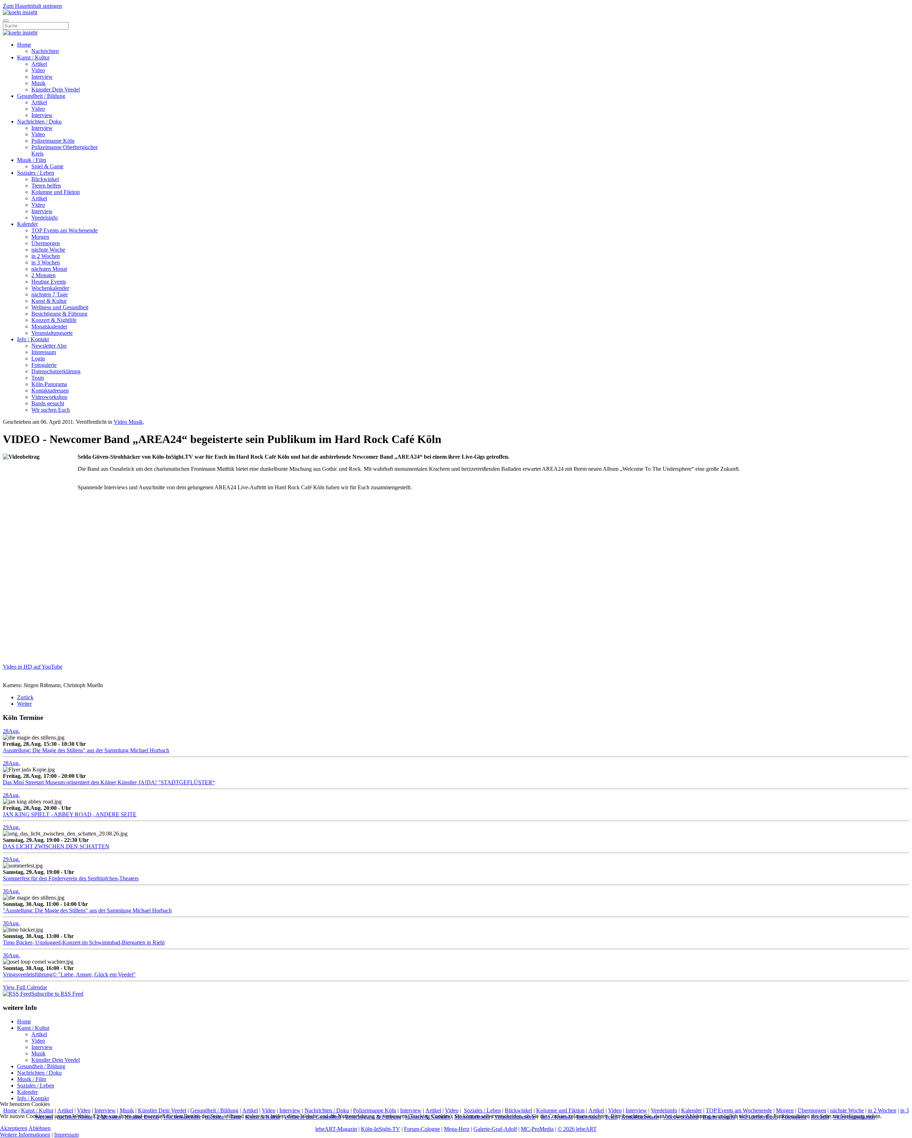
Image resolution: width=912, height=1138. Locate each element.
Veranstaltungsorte (52, 333)
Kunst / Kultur (33, 57)
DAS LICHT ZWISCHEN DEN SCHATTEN (56, 846)
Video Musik (128, 422)
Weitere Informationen (25, 1135)
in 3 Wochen (45, 262)
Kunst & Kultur (49, 301)
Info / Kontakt (33, 339)
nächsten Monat (49, 269)
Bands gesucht (47, 403)
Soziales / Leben (35, 173)
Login (38, 358)
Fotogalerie (44, 365)
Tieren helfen (46, 186)
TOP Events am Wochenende (64, 230)
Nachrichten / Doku (39, 121)
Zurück (25, 697)
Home (24, 45)
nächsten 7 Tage (49, 294)
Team (37, 378)
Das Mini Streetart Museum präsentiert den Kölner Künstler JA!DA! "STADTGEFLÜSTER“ (109, 782)
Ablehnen (39, 1128)
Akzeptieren (13, 1128)
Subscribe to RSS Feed (57, 994)
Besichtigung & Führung (59, 314)
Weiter (24, 704)
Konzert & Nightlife (54, 320)
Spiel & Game (47, 166)
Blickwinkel (45, 179)
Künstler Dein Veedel (55, 89)
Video (38, 70)
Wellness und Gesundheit (59, 307)
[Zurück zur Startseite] (20, 12)
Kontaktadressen (50, 391)
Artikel (39, 64)
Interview (42, 77)
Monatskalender (49, 326)
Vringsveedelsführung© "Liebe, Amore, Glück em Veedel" (69, 974)
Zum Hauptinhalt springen (32, 6)
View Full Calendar (25, 987)
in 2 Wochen (45, 256)
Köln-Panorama (49, 384)
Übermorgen (45, 243)
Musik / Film (31, 160)
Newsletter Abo (49, 346)
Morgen (40, 237)
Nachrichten (45, 51)
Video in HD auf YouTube (32, 667)
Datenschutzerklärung (56, 371)
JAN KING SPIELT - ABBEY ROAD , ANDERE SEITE (69, 814)
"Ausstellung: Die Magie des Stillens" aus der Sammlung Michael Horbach (87, 910)
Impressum (43, 352)
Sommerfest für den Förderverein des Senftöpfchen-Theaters (71, 878)
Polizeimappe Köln (52, 141)
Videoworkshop (49, 397)
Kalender (27, 224)
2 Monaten (43, 275)
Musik (38, 83)
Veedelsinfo (44, 218)
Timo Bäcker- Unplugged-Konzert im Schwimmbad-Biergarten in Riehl (84, 942)
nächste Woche (48, 250)
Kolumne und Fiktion (55, 192)
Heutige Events (48, 282)
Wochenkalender (50, 288)
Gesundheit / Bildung (41, 96)
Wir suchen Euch (50, 410)
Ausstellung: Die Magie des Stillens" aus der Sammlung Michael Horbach (86, 750)
